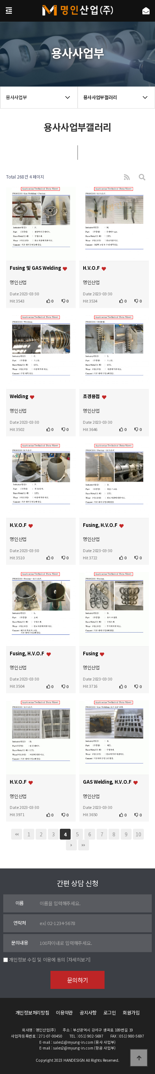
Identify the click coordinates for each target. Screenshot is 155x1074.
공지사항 (88, 1012)
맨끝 (83, 845)
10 (138, 834)
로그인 (109, 1012)
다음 (71, 845)
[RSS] (126, 177)
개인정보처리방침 (32, 1012)
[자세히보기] (78, 959)
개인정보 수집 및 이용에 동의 (37, 959)
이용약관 (64, 1012)
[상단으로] (139, 1058)
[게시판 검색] (142, 177)
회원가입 (131, 1012)
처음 (16, 834)
